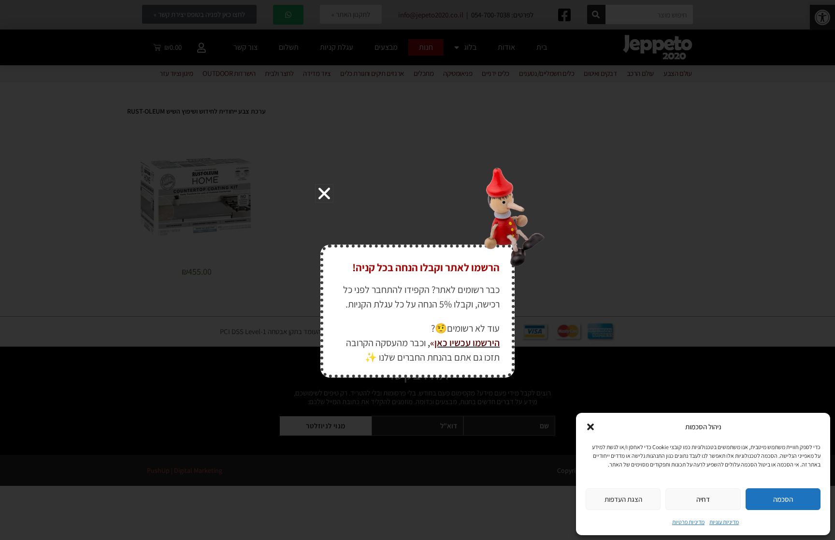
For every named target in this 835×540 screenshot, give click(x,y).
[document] (417, 270)
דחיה (703, 499)
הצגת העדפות (623, 499)
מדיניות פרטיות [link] (688, 521)
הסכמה (783, 499)
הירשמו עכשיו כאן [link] (467, 342)
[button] (590, 427)
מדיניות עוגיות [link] (724, 521)
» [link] (432, 342)
